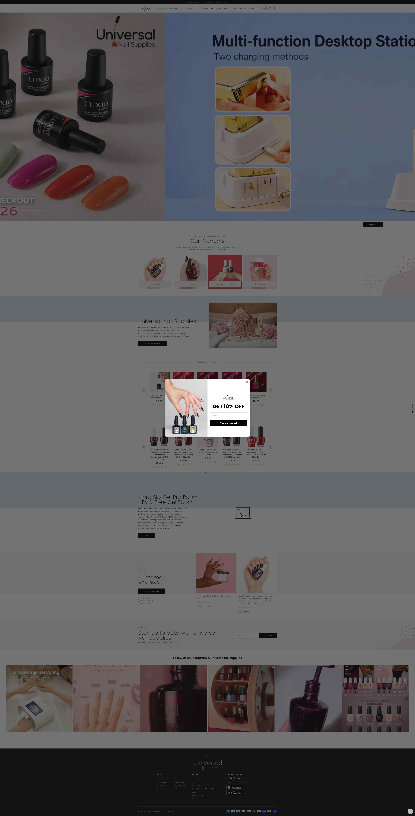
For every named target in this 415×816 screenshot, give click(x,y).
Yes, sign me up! (228, 423)
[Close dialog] (247, 382)
